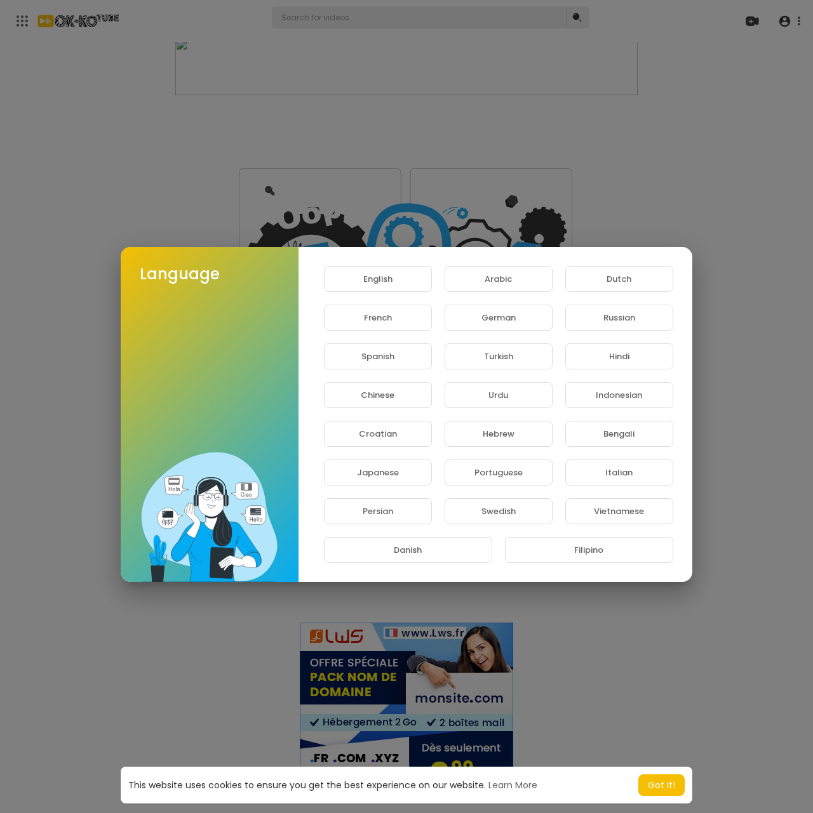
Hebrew (498, 434)
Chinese (377, 395)
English (378, 279)
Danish (408, 550)
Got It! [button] (661, 785)
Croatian (378, 434)
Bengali (619, 434)
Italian (619, 472)
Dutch (619, 279)
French (378, 318)
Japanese (378, 472)
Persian (378, 511)
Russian (619, 318)
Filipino (588, 550)
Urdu (498, 395)
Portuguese (498, 472)
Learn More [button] (512, 785)
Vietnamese (619, 511)
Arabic (498, 279)
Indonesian (619, 395)
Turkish (498, 356)
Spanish (377, 356)
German (498, 318)
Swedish (498, 511)
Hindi (619, 356)
